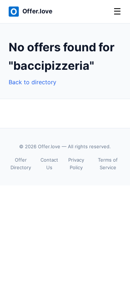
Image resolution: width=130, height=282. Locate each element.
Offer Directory (20, 163)
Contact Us (49, 163)
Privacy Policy (76, 163)
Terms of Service (108, 163)
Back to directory (32, 82)
